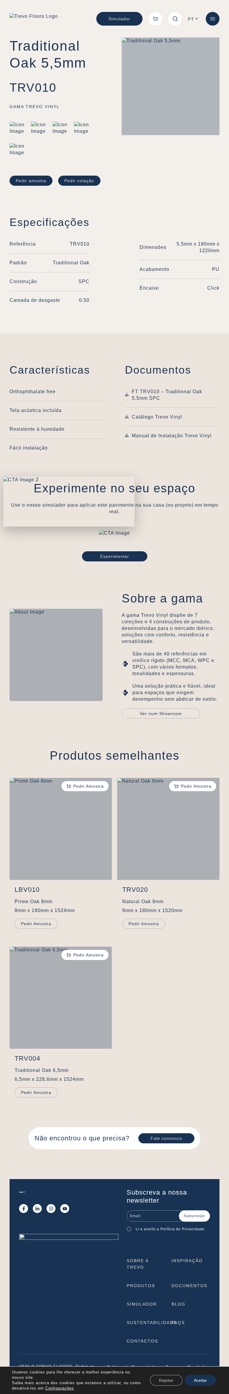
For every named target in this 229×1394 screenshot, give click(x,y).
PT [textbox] (191, 19)
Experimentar (114, 556)
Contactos (142, 1341)
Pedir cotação (79, 180)
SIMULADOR (142, 1304)
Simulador (119, 18)
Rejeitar (166, 1380)
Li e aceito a (171, 1229)
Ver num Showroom (161, 713)
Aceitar (200, 1380)
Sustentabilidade (152, 1322)
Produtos (141, 1285)
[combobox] (194, 19)
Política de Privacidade (182, 1229)
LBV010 (27, 889)
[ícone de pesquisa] (175, 19)
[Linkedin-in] (37, 1208)
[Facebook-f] (23, 1208)
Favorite (85, 786)
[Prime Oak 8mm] (61, 829)
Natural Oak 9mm (143, 901)
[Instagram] (51, 1208)
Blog (178, 1304)
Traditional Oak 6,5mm (42, 1070)
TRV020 (135, 889)
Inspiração (187, 1260)
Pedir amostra (31, 180)
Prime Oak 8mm (33, 901)
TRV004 (27, 1058)
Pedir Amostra (36, 923)
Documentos (189, 1285)
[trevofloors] (34, 18)
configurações (59, 1388)
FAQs (178, 1322)
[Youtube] (64, 1208)
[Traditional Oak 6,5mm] (61, 998)
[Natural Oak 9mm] (168, 829)
